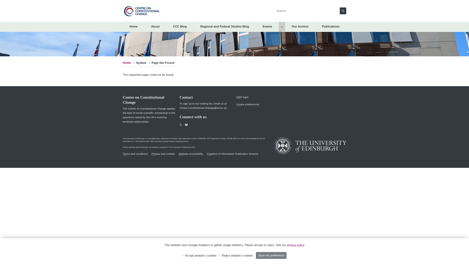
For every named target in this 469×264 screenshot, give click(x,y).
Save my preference (271, 255)
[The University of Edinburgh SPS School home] (142, 10)
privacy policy (295, 245)
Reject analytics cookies (237, 255)
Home (127, 62)
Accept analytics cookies (200, 255)
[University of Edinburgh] (310, 145)
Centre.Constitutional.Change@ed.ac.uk (203, 107)
